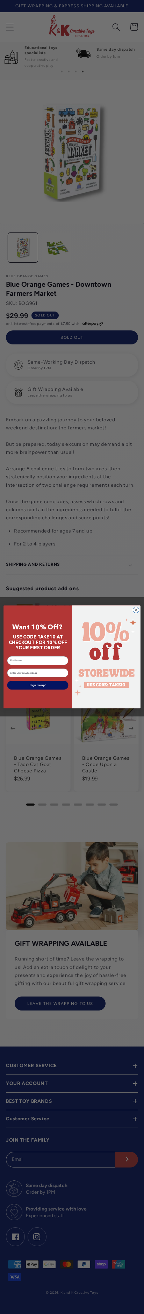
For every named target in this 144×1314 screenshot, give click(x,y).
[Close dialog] (136, 610)
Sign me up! (38, 685)
